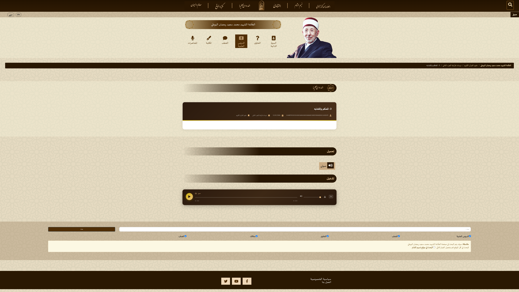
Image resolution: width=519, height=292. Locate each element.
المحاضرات (192, 43)
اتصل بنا (326, 282)
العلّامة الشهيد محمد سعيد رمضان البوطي (496, 65)
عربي (11, 15)
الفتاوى (257, 43)
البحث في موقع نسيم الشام (422, 247)
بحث (81, 229)
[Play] (189, 196)
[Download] (325, 197)
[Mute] (301, 196)
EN (18, 15)
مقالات (252, 236)
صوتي (323, 166)
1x (331, 196)
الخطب (225, 43)
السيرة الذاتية (274, 44)
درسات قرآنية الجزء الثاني (452, 65)
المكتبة (209, 43)
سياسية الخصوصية (320, 279)
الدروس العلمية (241, 44)
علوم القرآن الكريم (471, 65)
